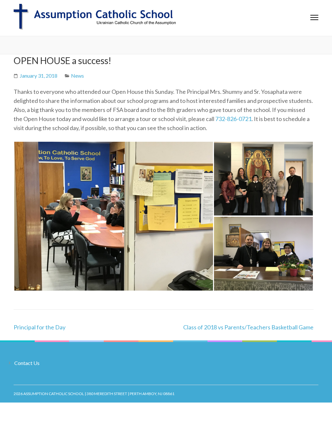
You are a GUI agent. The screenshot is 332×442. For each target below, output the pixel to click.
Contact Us (27, 363)
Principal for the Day (39, 327)
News (77, 75)
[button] (113, 216)
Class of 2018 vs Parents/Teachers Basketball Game (248, 327)
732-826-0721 (233, 118)
